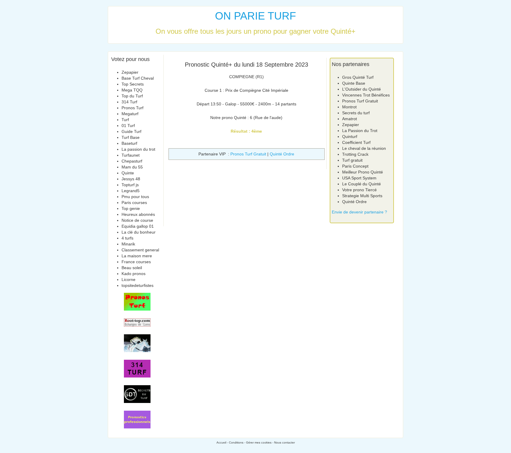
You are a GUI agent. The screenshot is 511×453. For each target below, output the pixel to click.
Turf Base (131, 137)
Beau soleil (132, 267)
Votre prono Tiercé (359, 189)
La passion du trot (138, 149)
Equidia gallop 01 (138, 226)
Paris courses (134, 202)
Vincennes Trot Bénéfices (366, 95)
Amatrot (349, 118)
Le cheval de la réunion (364, 148)
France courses (136, 261)
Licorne (128, 279)
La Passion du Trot (359, 130)
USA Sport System (359, 178)
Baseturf (129, 143)
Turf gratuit (352, 160)
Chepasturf (132, 161)
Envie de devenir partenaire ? (359, 212)
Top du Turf (132, 96)
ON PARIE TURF (255, 16)
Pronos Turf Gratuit (248, 154)
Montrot (349, 107)
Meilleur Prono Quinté (362, 172)
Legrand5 (131, 190)
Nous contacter (284, 442)
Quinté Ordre (282, 154)
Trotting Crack (355, 154)
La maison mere (137, 255)
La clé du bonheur (139, 232)
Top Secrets (133, 84)
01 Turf (128, 125)
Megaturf (130, 113)
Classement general (140, 250)
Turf (125, 119)
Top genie (131, 208)
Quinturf (349, 136)
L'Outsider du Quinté (361, 89)
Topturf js (130, 184)
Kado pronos (133, 273)
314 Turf (129, 101)
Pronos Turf (132, 107)
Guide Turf (131, 131)
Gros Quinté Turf (357, 77)
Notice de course (137, 220)
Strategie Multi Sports (362, 195)
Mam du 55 (132, 167)
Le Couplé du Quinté (361, 183)
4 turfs (127, 238)
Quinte (128, 173)
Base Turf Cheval (138, 78)
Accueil (221, 442)
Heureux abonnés (138, 214)
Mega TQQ (132, 90)
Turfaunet (131, 155)
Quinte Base (353, 83)
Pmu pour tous (135, 196)
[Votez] (137, 302)
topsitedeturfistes (137, 285)
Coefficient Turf (356, 142)
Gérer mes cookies (258, 442)
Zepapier (130, 72)
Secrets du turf (356, 112)
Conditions (236, 442)
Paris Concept (355, 166)
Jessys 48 (131, 178)
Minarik (128, 244)
